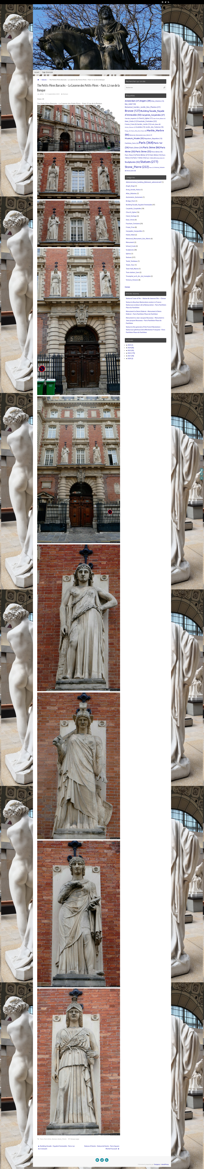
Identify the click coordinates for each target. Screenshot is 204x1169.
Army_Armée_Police (133, 190)
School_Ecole (160, 158)
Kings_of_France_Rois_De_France (135, 131)
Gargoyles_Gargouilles (134, 231)
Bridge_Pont (130, 201)
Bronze (132, 111)
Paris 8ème (142, 155)
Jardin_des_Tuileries (154, 127)
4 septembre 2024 (53, 94)
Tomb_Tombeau (131, 261)
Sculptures (132, 162)
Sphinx (128, 254)
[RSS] (168, 2)
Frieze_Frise (130, 227)
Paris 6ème (157, 152)
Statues (44, 80)
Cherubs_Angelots (131, 118)
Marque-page (74, 1139)
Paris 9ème (155, 155)
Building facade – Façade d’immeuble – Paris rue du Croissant (56, 1147)
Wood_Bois (131, 171)
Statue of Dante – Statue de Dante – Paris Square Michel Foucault (101, 1147)
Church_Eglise (146, 118)
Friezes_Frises (131, 124)
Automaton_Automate (134, 197)
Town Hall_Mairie (132, 269)
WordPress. (165, 1164)
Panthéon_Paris (132, 143)
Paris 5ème (143, 151)
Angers (145, 101)
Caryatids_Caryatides (153, 115)
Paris (41, 1139)
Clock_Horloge (131, 216)
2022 (131, 353)
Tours (151, 167)
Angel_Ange (130, 186)
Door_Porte (131, 121)
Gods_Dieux (155, 124)
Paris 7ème (130, 155)
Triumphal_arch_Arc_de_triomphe (138, 276)
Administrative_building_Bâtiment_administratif (143, 182)
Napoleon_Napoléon (153, 138)
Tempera (157, 1164)
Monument (130, 242)
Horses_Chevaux (130, 127)
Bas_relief (130, 104)
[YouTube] (162, 2)
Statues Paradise (42, 8)
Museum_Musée (134, 138)
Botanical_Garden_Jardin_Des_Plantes (143, 107)
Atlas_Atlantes (157, 101)
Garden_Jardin (144, 124)
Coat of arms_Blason (159, 118)
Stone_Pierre (62, 1139)
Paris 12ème (151, 158)
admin (42, 94)
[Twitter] (165, 2)
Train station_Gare (132, 272)
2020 (130, 359)
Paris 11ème (139, 158)
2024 (131, 348)
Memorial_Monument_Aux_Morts (140, 135)
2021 (131, 356)
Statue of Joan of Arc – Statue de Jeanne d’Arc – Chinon (146, 299)
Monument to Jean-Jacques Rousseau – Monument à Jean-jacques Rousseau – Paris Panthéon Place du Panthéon (145, 320)
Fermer (127, 287)
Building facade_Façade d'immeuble (139, 205)
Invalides (140, 127)
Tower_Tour (130, 265)
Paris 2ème (47, 1139)
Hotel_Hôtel (130, 235)
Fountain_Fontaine (147, 121)
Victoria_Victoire (132, 280)
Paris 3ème (151, 147)
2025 (130, 345)
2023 (131, 351)
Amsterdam (132, 101)
